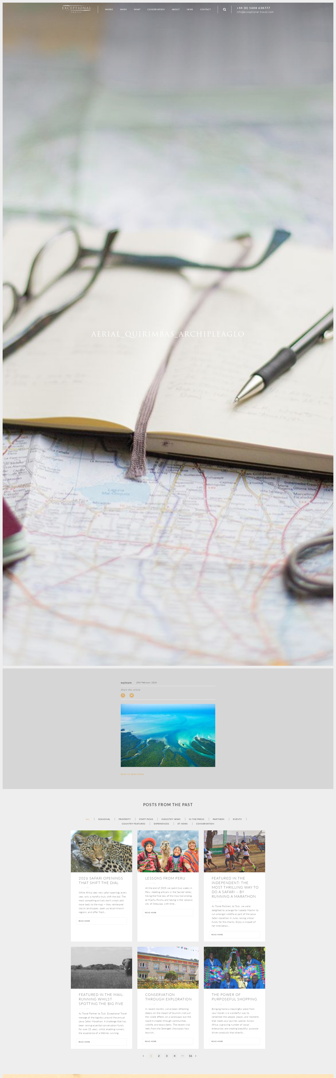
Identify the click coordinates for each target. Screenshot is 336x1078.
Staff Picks (146, 819)
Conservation (205, 823)
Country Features (133, 823)
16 (190, 1056)
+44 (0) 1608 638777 (253, 8)
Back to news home (132, 774)
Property (125, 819)
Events (237, 819)
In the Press (196, 819)
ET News (183, 823)
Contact (205, 9)
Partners (219, 819)
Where (109, 9)
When (123, 9)
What (137, 9)
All (88, 819)
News (190, 9)
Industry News (171, 819)
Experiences (161, 823)
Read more (84, 921)
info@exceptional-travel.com (255, 12)
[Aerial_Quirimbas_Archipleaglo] (168, 735)
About (176, 9)
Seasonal (104, 819)
